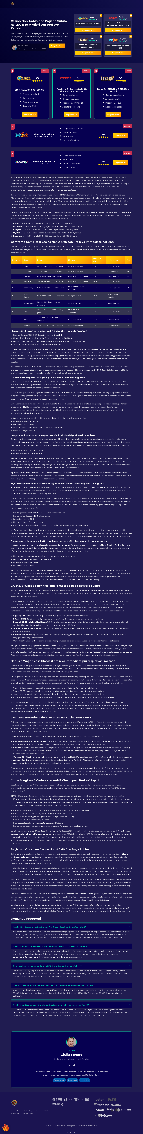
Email (72, 1065)
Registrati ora (57, 46)
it (67, 1132)
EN (75, 1132)
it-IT (71, 1132)
